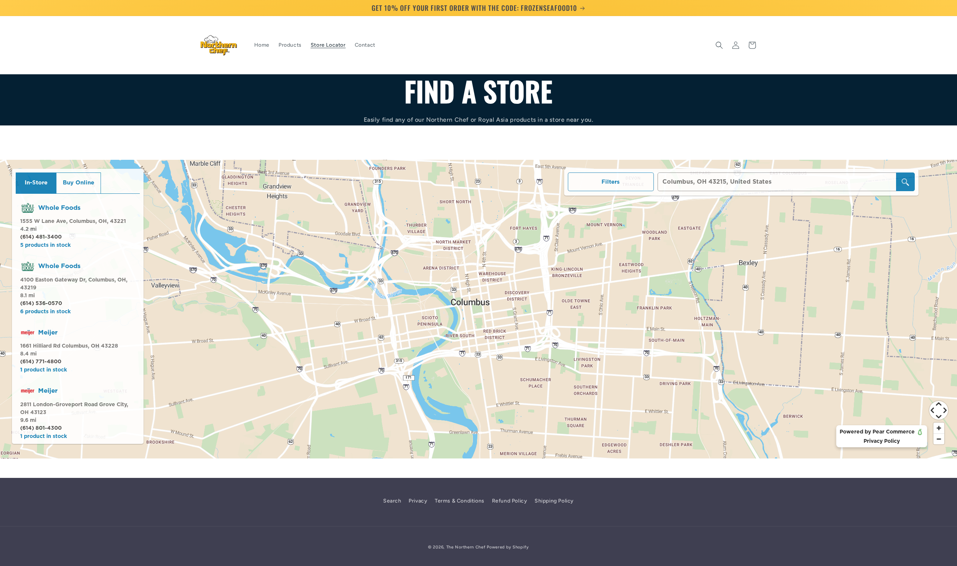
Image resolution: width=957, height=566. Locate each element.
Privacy (418, 501)
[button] (719, 45)
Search (392, 501)
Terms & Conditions (459, 501)
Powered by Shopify (508, 547)
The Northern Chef (466, 547)
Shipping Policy (554, 501)
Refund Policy (509, 501)
